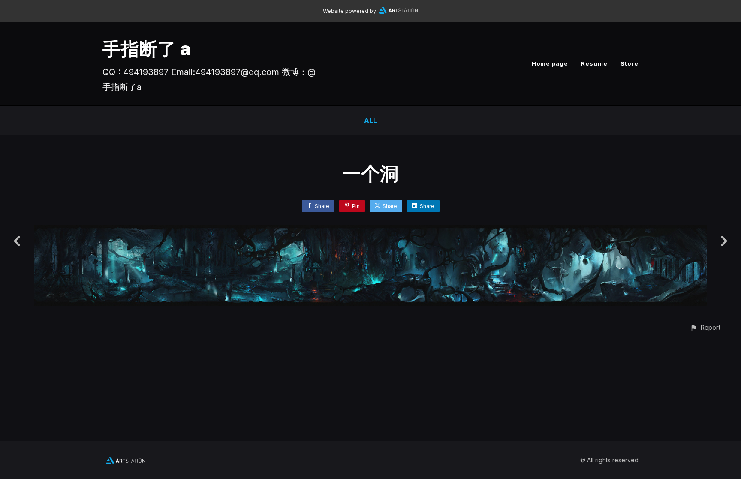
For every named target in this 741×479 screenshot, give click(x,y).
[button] (705, 327)
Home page (550, 63)
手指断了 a (146, 49)
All (370, 120)
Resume (594, 63)
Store (630, 63)
